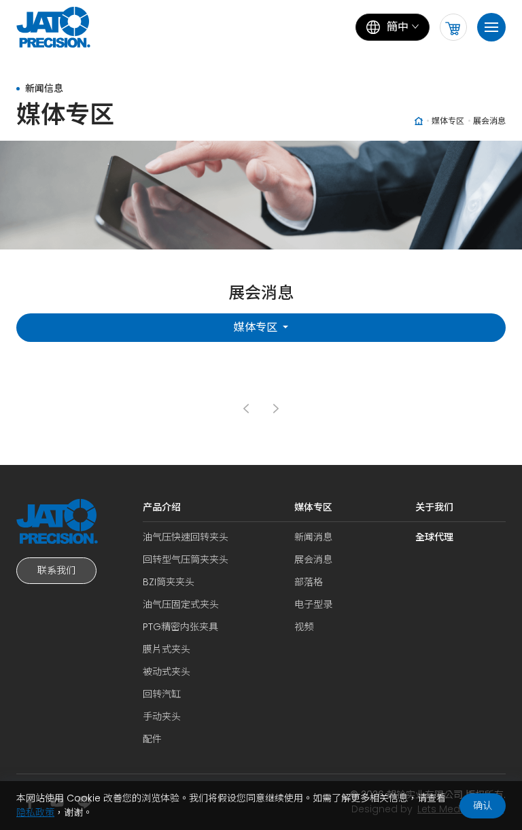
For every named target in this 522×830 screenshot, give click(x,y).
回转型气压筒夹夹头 (185, 559)
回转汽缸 (162, 694)
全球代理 (434, 537)
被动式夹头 (166, 671)
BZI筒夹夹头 (168, 582)
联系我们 (56, 570)
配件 (152, 739)
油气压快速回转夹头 (185, 537)
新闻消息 (313, 537)
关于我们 (434, 507)
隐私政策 (35, 812)
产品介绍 (162, 507)
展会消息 (313, 559)
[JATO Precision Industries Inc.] (57, 27)
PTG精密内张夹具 (180, 627)
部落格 (308, 582)
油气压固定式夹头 (181, 604)
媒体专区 (257, 327)
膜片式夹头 (166, 649)
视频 (303, 627)
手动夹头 (162, 716)
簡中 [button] (397, 27)
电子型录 (313, 604)
